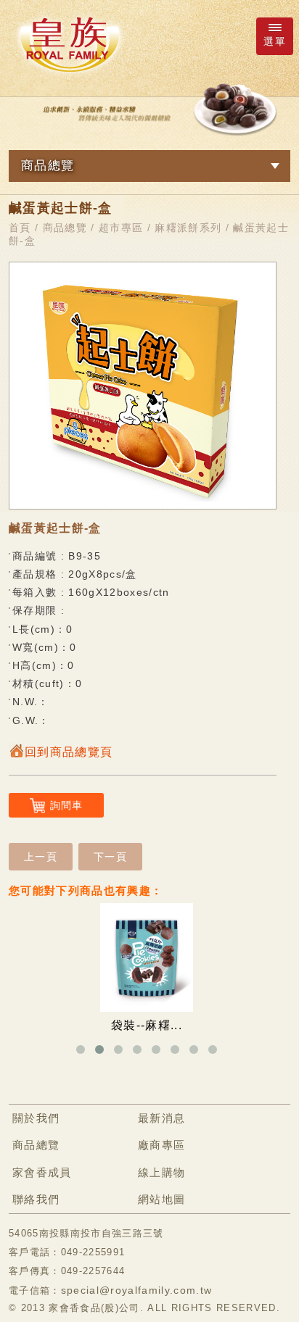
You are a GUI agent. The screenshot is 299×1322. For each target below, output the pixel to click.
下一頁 (110, 856)
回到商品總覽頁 (68, 752)
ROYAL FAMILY (69, 44)
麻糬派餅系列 (188, 227)
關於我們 (36, 1118)
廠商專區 (161, 1145)
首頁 (20, 227)
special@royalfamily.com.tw (137, 1290)
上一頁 (40, 856)
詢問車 (66, 805)
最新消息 (161, 1118)
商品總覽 (65, 227)
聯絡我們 (36, 1199)
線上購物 (161, 1172)
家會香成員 (42, 1172)
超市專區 (121, 227)
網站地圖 (161, 1199)
